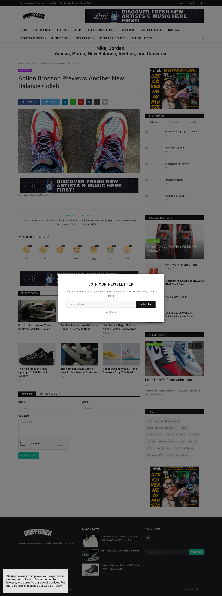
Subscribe (146, 304)
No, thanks (110, 312)
